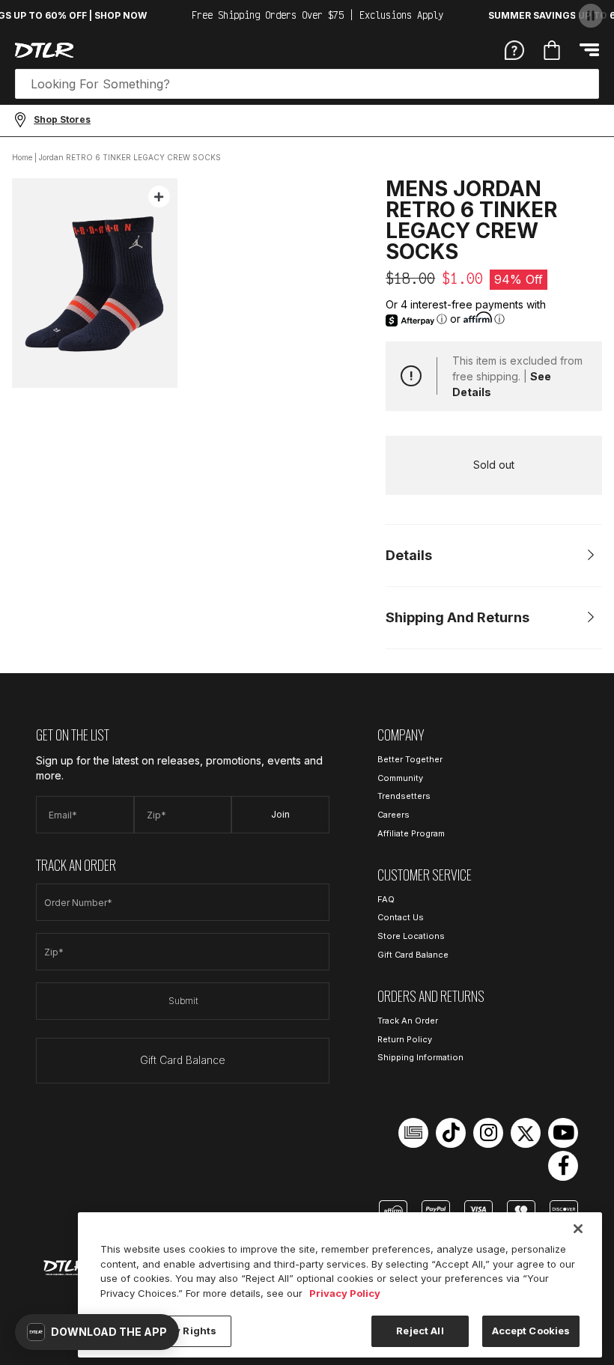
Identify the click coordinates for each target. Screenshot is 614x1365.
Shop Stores (62, 119)
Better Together (410, 759)
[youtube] (563, 1133)
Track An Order (407, 1020)
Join (280, 814)
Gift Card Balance (182, 1060)
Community (400, 778)
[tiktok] (451, 1133)
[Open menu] (589, 49)
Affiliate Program (411, 833)
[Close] (578, 1228)
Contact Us (400, 917)
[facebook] (563, 1166)
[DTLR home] (44, 50)
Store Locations (411, 936)
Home (22, 157)
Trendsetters (404, 796)
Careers (393, 814)
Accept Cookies (531, 1331)
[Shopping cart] (552, 50)
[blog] (413, 1133)
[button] (97, 1332)
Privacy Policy (344, 1293)
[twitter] (526, 1133)
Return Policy (404, 1039)
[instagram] (488, 1133)
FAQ (386, 899)
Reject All (419, 1331)
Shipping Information (420, 1057)
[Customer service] (514, 49)
